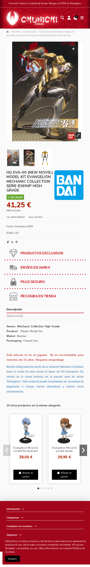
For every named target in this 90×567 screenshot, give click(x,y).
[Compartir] (8, 242)
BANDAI (39, 217)
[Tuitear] (12, 242)
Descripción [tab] (14, 309)
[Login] (69, 18)
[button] (38, 488)
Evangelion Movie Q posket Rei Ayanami (25, 449)
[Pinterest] (16, 242)
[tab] (45, 316)
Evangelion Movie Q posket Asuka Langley (64, 451)
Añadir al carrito (27, 474)
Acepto (12, 558)
